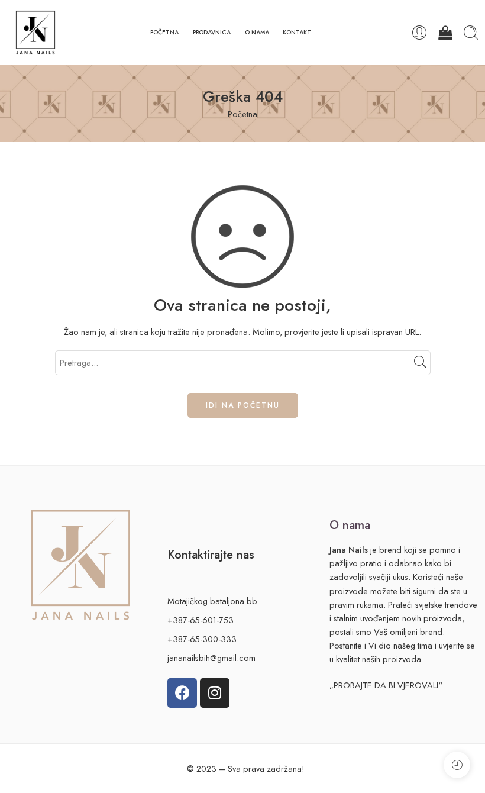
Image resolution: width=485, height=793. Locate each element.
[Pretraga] (471, 32)
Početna (242, 114)
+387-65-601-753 (200, 620)
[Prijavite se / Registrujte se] (419, 32)
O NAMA (257, 32)
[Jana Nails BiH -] (35, 32)
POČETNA (164, 32)
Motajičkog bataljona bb (212, 601)
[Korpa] (445, 32)
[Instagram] (214, 693)
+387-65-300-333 (202, 639)
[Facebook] (182, 693)
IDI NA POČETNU (243, 405)
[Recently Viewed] (457, 765)
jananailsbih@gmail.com (211, 658)
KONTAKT (297, 32)
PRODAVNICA (212, 32)
